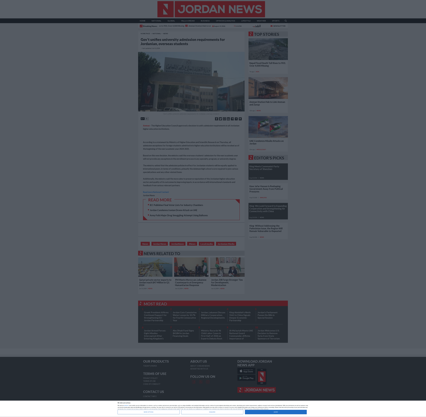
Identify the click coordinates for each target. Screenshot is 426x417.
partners (126, 405)
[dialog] (213, 409)
